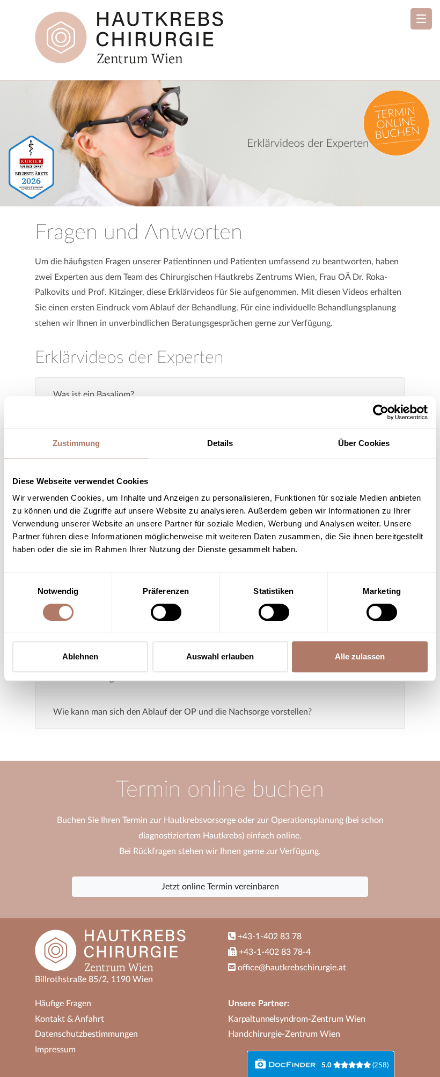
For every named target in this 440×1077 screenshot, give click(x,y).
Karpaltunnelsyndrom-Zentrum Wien (296, 1019)
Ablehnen (80, 656)
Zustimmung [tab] (76, 443)
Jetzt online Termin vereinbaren (220, 886)
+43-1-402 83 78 (269, 936)
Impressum (55, 1049)
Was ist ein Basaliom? (93, 394)
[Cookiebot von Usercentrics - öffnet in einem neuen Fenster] (381, 412)
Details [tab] (220, 443)
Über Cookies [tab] (364, 443)
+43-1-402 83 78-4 (274, 952)
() (354, 1065)
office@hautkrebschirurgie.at (292, 967)
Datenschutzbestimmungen (86, 1034)
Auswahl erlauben (220, 656)
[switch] (166, 612)
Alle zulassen (360, 656)
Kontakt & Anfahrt (69, 1019)
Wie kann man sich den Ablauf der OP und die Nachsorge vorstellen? (182, 712)
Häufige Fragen (63, 1003)
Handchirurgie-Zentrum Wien (284, 1034)
